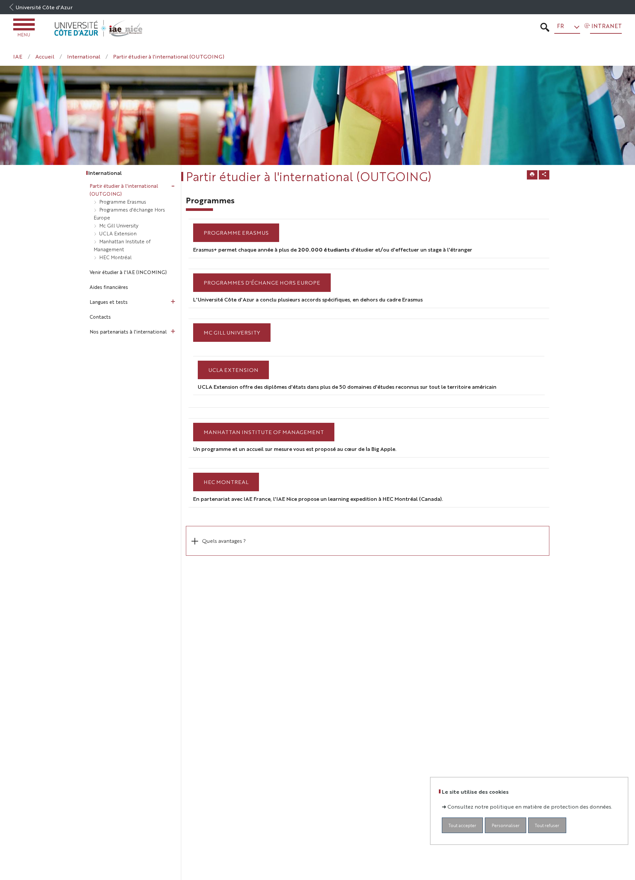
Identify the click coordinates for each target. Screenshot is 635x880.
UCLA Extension (233, 369)
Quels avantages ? (224, 540)
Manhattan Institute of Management (264, 431)
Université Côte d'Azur (44, 7)
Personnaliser (506, 825)
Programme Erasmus (236, 232)
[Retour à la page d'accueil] (98, 28)
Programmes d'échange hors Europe (262, 282)
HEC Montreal (226, 481)
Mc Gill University (232, 332)
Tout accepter (462, 825)
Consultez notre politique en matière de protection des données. (529, 806)
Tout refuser (547, 825)
